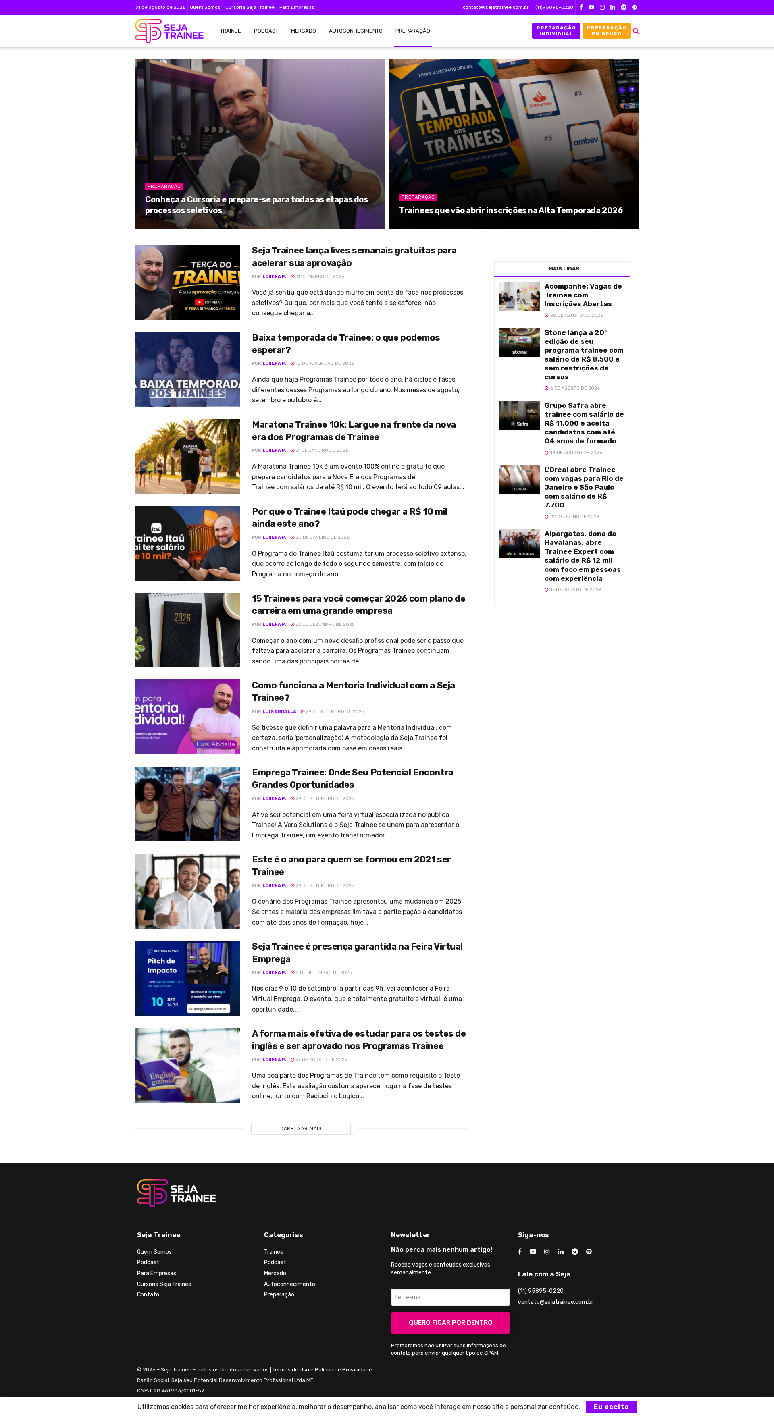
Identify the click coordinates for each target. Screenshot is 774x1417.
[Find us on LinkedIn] (612, 7)
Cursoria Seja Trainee (250, 7)
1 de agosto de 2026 (174, 225)
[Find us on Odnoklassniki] (634, 7)
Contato (148, 1294)
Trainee (230, 31)
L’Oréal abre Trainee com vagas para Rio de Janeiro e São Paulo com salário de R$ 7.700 (584, 487)
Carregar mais (301, 1128)
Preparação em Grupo (606, 30)
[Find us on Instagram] (602, 7)
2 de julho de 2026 (426, 225)
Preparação (412, 31)
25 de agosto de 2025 (320, 1059)
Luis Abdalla (279, 711)
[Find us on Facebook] (581, 7)
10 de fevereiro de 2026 (324, 363)
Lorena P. (274, 276)
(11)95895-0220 (554, 7)
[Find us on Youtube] (591, 7)
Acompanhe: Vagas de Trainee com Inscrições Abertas (583, 295)
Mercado (303, 31)
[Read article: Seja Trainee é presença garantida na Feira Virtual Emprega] (187, 978)
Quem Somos (205, 7)
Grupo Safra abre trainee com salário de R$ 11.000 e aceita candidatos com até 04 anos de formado (584, 423)
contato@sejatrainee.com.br (496, 7)
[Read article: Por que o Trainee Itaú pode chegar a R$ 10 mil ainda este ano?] (187, 543)
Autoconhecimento (356, 31)
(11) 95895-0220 (541, 1291)
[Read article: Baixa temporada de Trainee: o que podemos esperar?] (187, 369)
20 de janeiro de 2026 (322, 537)
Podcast (266, 31)
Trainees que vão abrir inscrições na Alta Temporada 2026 (511, 210)
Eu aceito (611, 1407)
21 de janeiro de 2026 (321, 450)
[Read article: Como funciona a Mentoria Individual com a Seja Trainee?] (187, 716)
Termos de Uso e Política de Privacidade (322, 1370)
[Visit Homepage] (165, 31)
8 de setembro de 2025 (323, 972)
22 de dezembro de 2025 (324, 624)
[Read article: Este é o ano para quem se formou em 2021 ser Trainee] (187, 891)
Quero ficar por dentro (451, 1322)
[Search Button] (636, 31)
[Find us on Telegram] (623, 7)
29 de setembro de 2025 (334, 711)
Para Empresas (296, 7)
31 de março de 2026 (319, 276)
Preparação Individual (556, 30)
